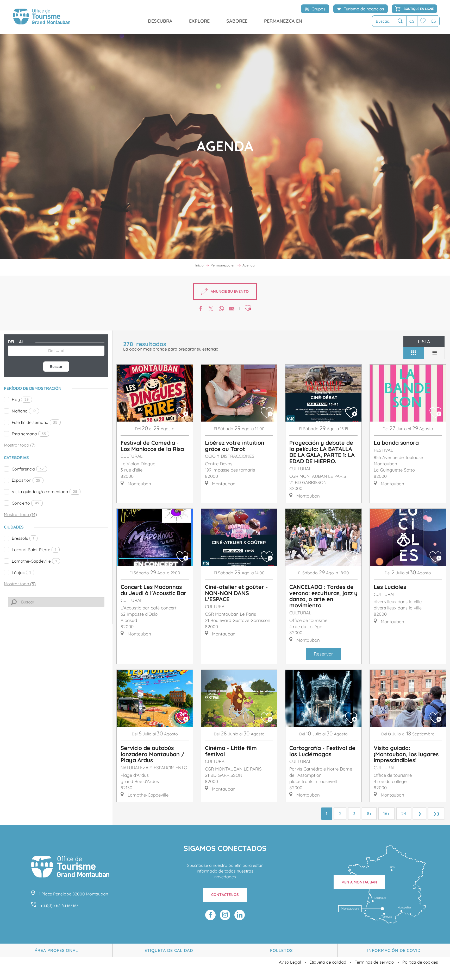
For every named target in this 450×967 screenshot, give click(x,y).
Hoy (20, 399)
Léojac (21, 572)
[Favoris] (423, 21)
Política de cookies (420, 962)
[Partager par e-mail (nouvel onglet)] (231, 309)
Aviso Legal (290, 962)
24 (403, 813)
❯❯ (436, 813)
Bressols (23, 538)
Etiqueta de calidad (169, 950)
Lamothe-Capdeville (34, 561)
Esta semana (29, 433)
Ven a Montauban (359, 882)
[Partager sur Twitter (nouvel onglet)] (211, 309)
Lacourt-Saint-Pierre (34, 549)
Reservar (323, 654)
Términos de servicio (374, 962)
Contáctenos (225, 894)
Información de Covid (394, 950)
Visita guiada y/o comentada (44, 491)
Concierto (25, 503)
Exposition (26, 480)
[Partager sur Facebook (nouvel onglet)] (200, 309)
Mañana (24, 410)
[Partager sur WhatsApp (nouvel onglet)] (221, 309)
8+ (369, 813)
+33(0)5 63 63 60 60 (59, 905)
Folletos (281, 950)
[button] (389, 21)
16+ (386, 813)
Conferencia (28, 469)
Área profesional (56, 950)
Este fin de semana (34, 422)
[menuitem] (41, 17)
